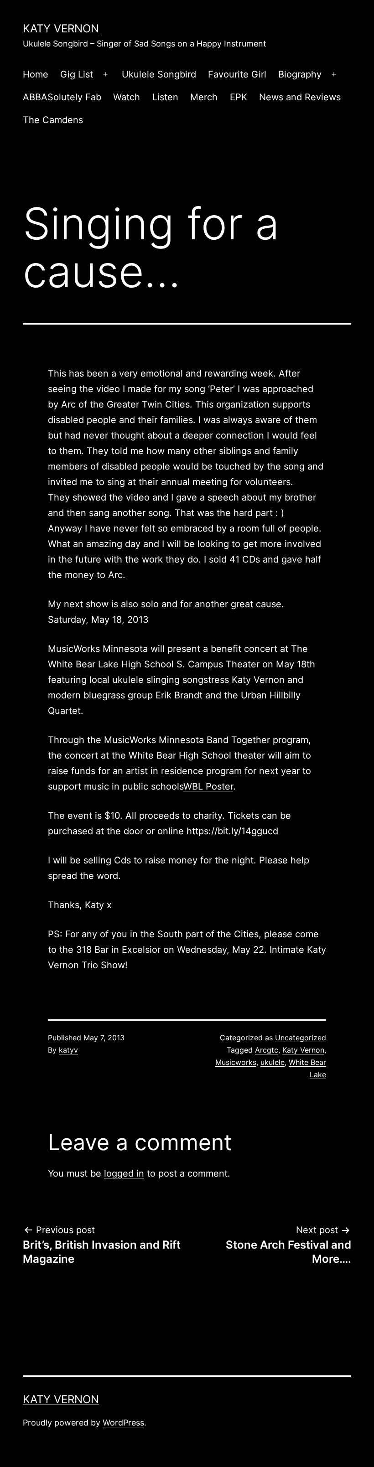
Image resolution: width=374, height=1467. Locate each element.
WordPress (123, 1422)
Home (35, 74)
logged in (124, 1173)
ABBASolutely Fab (62, 97)
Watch (126, 97)
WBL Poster (208, 786)
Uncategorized (300, 1037)
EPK (238, 97)
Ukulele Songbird (159, 74)
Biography (300, 74)
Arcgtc (266, 1049)
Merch (204, 97)
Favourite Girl (237, 74)
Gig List (76, 74)
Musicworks (235, 1062)
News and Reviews (300, 97)
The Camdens (53, 119)
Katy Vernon (61, 28)
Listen (165, 97)
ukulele (272, 1062)
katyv (68, 1049)
